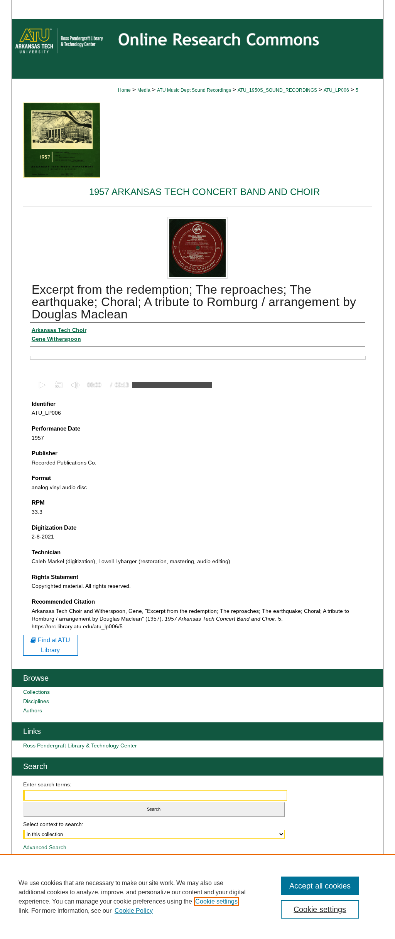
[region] (197, 896)
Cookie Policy (134, 910)
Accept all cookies (320, 886)
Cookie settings (216, 901)
